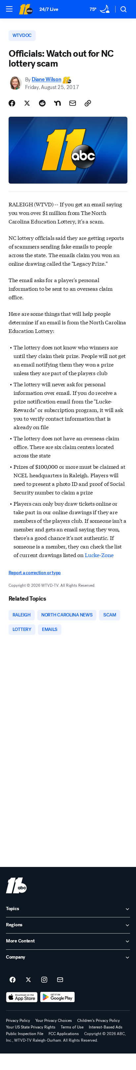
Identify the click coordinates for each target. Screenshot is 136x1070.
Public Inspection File (24, 1034)
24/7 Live (48, 9)
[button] (9, 8)
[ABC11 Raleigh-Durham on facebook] (12, 980)
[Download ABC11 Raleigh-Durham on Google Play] (57, 997)
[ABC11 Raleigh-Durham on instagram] (44, 980)
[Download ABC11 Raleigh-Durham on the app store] (22, 997)
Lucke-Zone (99, 554)
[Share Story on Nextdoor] (57, 103)
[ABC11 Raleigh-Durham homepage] (26, 9)
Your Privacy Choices (53, 1021)
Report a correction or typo (35, 573)
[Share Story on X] (27, 103)
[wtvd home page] (16, 885)
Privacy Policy (18, 1021)
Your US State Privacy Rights (30, 1027)
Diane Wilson (46, 79)
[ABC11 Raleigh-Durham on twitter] (28, 980)
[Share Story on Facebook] (11, 103)
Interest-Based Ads (105, 1027)
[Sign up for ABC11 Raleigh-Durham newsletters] (60, 980)
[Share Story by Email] (72, 103)
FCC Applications (64, 1034)
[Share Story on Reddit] (42, 103)
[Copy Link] (87, 103)
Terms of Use (72, 1027)
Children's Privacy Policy (98, 1021)
